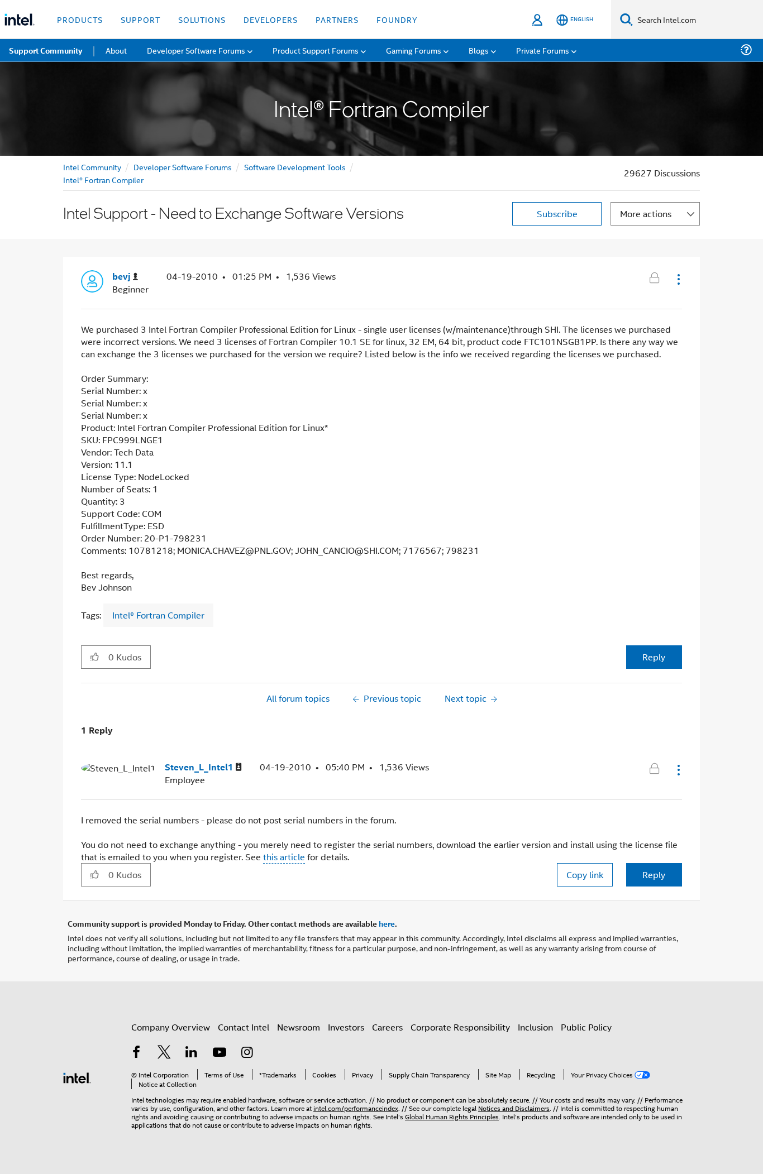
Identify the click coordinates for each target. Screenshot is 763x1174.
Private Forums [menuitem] (542, 50)
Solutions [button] (202, 19)
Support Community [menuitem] (45, 50)
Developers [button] (271, 19)
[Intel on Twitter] (164, 1053)
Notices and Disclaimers (514, 1108)
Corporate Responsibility (460, 1026)
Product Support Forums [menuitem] (316, 50)
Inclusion (535, 1026)
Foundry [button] (397, 19)
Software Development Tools (295, 166)
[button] (677, 279)
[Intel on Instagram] (246, 1053)
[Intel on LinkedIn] (191, 1053)
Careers (387, 1026)
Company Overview (170, 1026)
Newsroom (298, 1026)
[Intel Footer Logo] (77, 1076)
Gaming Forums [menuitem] (413, 50)
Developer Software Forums (182, 166)
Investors (346, 1026)
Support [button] (140, 19)
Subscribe (557, 213)
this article (284, 856)
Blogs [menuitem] (479, 50)
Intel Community (92, 166)
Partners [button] (337, 19)
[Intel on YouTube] (219, 1053)
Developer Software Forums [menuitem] (196, 50)
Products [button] (80, 19)
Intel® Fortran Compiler (103, 179)
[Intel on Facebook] (136, 1053)
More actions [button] (645, 213)
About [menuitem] (116, 50)
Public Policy (586, 1026)
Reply (653, 656)
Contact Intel (243, 1026)
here (387, 923)
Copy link (584, 874)
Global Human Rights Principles (452, 1116)
